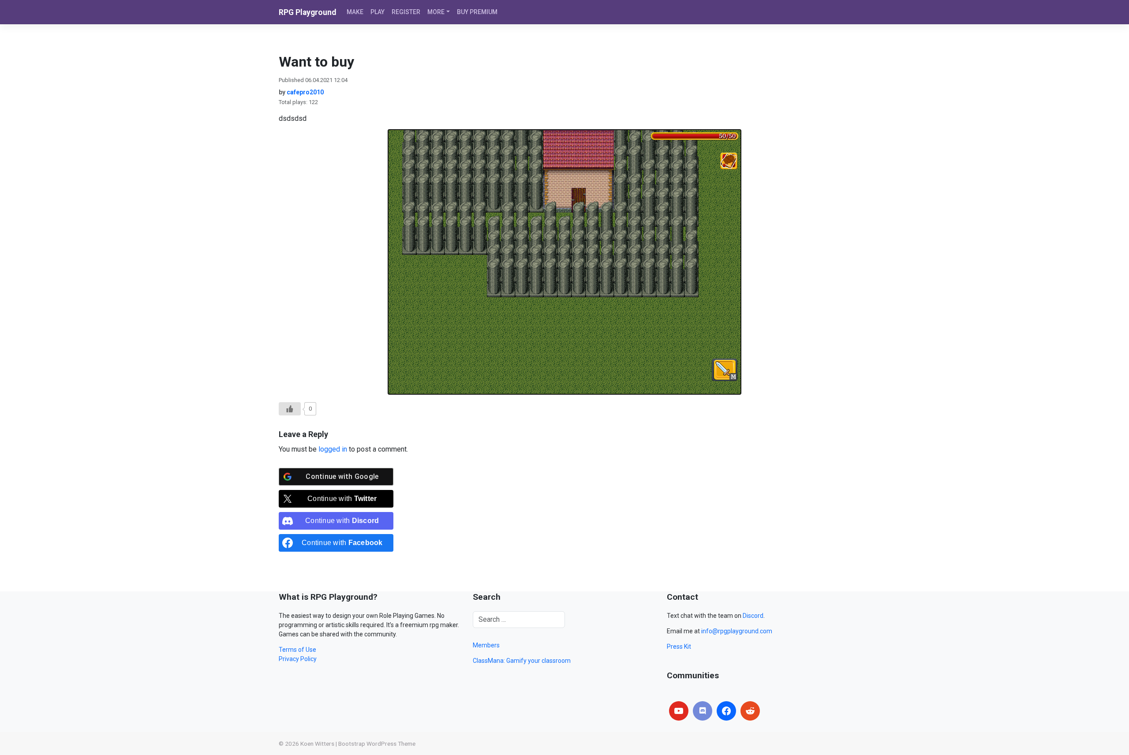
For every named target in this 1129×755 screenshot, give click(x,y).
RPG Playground (307, 12)
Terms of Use (297, 649)
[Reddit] (750, 711)
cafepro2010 (305, 92)
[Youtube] (679, 711)
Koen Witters (317, 743)
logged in (332, 449)
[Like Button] (290, 408)
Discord (753, 615)
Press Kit (679, 646)
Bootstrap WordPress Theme (376, 743)
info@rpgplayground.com (736, 631)
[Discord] (702, 711)
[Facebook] (726, 711)
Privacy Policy (298, 658)
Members (486, 645)
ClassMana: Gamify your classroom (522, 660)
